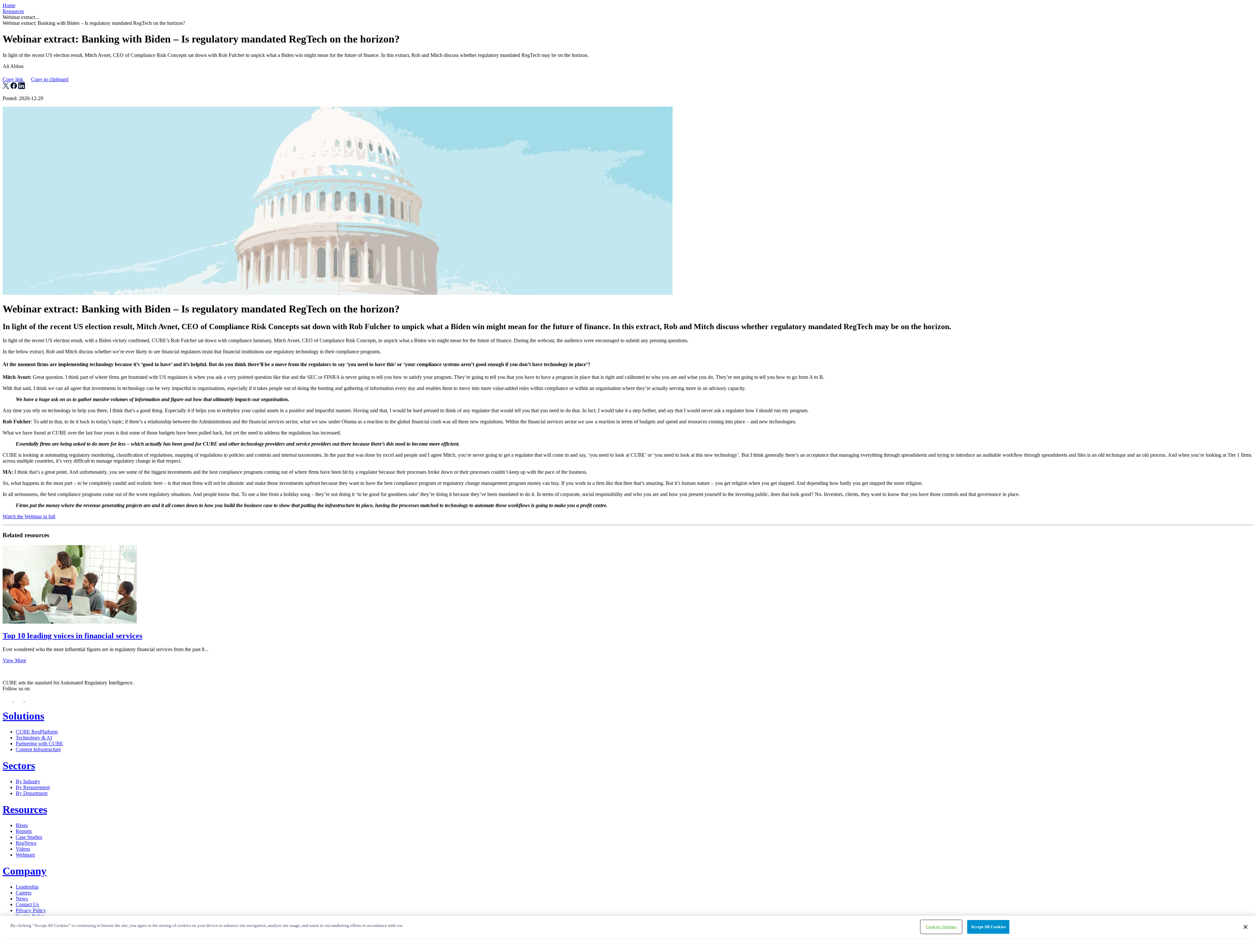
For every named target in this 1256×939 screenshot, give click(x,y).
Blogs (22, 825)
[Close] (1245, 927)
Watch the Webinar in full (29, 516)
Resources (13, 11)
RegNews (26, 843)
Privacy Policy (31, 910)
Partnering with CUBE (39, 743)
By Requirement (33, 787)
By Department (31, 793)
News (22, 898)
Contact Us (27, 904)
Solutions (23, 716)
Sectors (19, 765)
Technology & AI (34, 737)
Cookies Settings (941, 926)
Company (24, 871)
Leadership (27, 887)
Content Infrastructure (38, 749)
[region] (628, 927)
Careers (23, 892)
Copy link (35, 79)
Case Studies (29, 837)
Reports (24, 831)
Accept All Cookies (988, 926)
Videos (23, 849)
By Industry (28, 781)
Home (9, 5)
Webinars (25, 855)
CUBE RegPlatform (37, 732)
